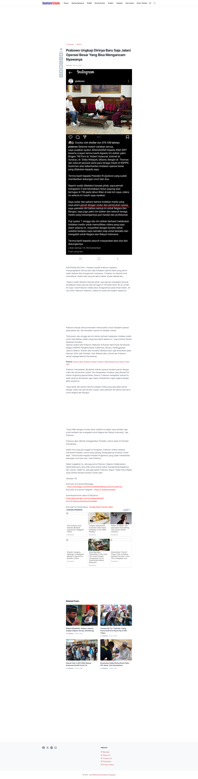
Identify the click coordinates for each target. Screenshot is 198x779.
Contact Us (107, 758)
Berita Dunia (100, 3)
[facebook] (61, 54)
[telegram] (61, 67)
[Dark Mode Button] (150, 3)
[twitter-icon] (47, 747)
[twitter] (61, 59)
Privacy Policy (108, 765)
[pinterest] (61, 71)
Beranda (105, 752)
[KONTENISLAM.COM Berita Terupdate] (51, 3)
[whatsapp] (61, 63)
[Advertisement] (99, 24)
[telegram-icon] (51, 747)
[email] (61, 75)
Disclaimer (106, 761)
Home (66, 3)
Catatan (119, 3)
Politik (89, 3)
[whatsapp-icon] (55, 747)
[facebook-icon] (43, 747)
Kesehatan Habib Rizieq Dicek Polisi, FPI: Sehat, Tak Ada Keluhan (114, 664)
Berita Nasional (78, 3)
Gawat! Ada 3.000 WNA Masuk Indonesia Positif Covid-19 (78, 664)
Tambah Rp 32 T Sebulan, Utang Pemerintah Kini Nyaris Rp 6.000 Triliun (113, 630)
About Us (106, 755)
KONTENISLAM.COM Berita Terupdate (102, 775)
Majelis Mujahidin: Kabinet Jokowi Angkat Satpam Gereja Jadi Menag (80, 629)
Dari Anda (130, 3)
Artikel (110, 3)
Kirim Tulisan (142, 3)
